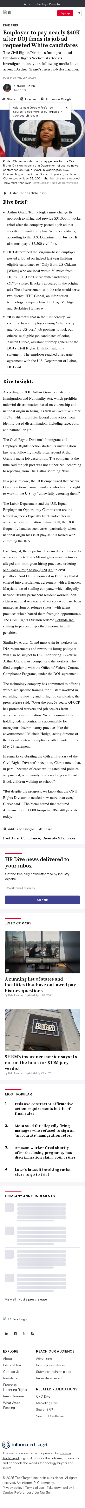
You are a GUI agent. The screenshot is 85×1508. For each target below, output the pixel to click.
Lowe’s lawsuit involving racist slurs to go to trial (43, 1172)
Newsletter (11, 1378)
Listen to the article (28, 193)
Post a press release (32, 1299)
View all (10, 1299)
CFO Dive (43, 1396)
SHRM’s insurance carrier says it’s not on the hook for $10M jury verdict (41, 1062)
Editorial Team (13, 1365)
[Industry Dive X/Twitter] (23, 1333)
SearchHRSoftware (50, 1416)
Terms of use (34, 1487)
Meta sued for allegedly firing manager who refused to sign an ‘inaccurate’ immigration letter (45, 1130)
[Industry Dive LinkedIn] (6, 1333)
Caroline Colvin (24, 85)
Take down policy (59, 1487)
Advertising (44, 1358)
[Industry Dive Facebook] (15, 1333)
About (7, 1358)
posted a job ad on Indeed (26, 258)
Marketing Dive (47, 1403)
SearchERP (44, 1409)
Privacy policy (12, 1487)
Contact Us (11, 1372)
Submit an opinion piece (53, 1372)
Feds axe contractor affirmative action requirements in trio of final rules (44, 1108)
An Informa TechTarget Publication (42, 4)
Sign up (65, 13)
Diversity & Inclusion (59, 838)
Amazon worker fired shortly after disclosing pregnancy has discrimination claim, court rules (45, 1152)
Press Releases (14, 1396)
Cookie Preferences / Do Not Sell (26, 1492)
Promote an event (49, 1378)
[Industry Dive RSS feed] (32, 1333)
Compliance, (31, 838)
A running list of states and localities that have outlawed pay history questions (40, 985)
